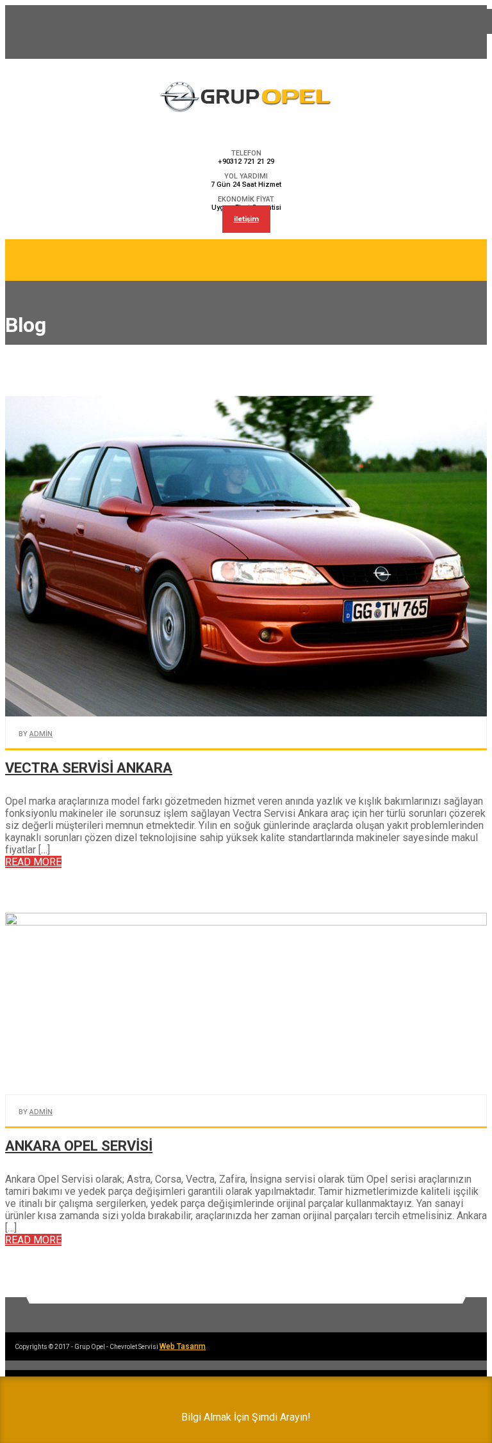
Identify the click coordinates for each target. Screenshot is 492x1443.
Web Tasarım (183, 1346)
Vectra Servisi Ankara (88, 768)
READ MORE (33, 862)
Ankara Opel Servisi (78, 1146)
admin (41, 734)
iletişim (246, 219)
